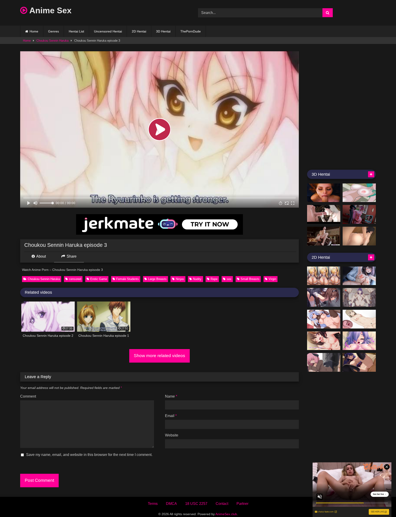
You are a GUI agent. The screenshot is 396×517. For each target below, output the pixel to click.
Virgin (272, 279)
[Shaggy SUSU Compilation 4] (323, 319)
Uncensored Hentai (108, 31)
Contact (222, 504)
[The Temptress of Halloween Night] (323, 362)
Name (171, 396)
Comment (28, 396)
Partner (242, 504)
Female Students (127, 279)
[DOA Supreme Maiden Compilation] (359, 214)
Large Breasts (157, 279)
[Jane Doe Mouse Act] (359, 236)
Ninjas (180, 279)
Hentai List (76, 31)
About (41, 256)
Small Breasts (250, 279)
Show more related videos (159, 355)
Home (34, 31)
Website (171, 435)
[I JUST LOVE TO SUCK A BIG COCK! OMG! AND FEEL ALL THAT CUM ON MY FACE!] (323, 192)
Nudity (197, 279)
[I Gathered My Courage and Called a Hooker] (359, 319)
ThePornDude (190, 31)
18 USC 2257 (196, 504)
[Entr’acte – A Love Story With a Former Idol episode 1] (359, 276)
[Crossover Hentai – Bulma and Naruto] (359, 192)
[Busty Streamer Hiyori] (359, 340)
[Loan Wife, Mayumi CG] (323, 340)
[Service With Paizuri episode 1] (323, 276)
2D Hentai (139, 31)
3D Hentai (163, 31)
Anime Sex (49, 10)
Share (71, 256)
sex (229, 279)
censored (75, 279)
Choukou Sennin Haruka (52, 40)
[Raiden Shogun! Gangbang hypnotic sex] (359, 297)
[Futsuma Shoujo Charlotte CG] (323, 297)
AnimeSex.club (226, 514)
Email (171, 416)
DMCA (171, 504)
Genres (53, 31)
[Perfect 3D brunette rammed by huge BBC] (323, 236)
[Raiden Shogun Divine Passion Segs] (359, 362)
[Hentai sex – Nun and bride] (323, 214)
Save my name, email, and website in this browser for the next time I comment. (89, 455)
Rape (214, 279)
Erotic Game (98, 279)
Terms (153, 504)
